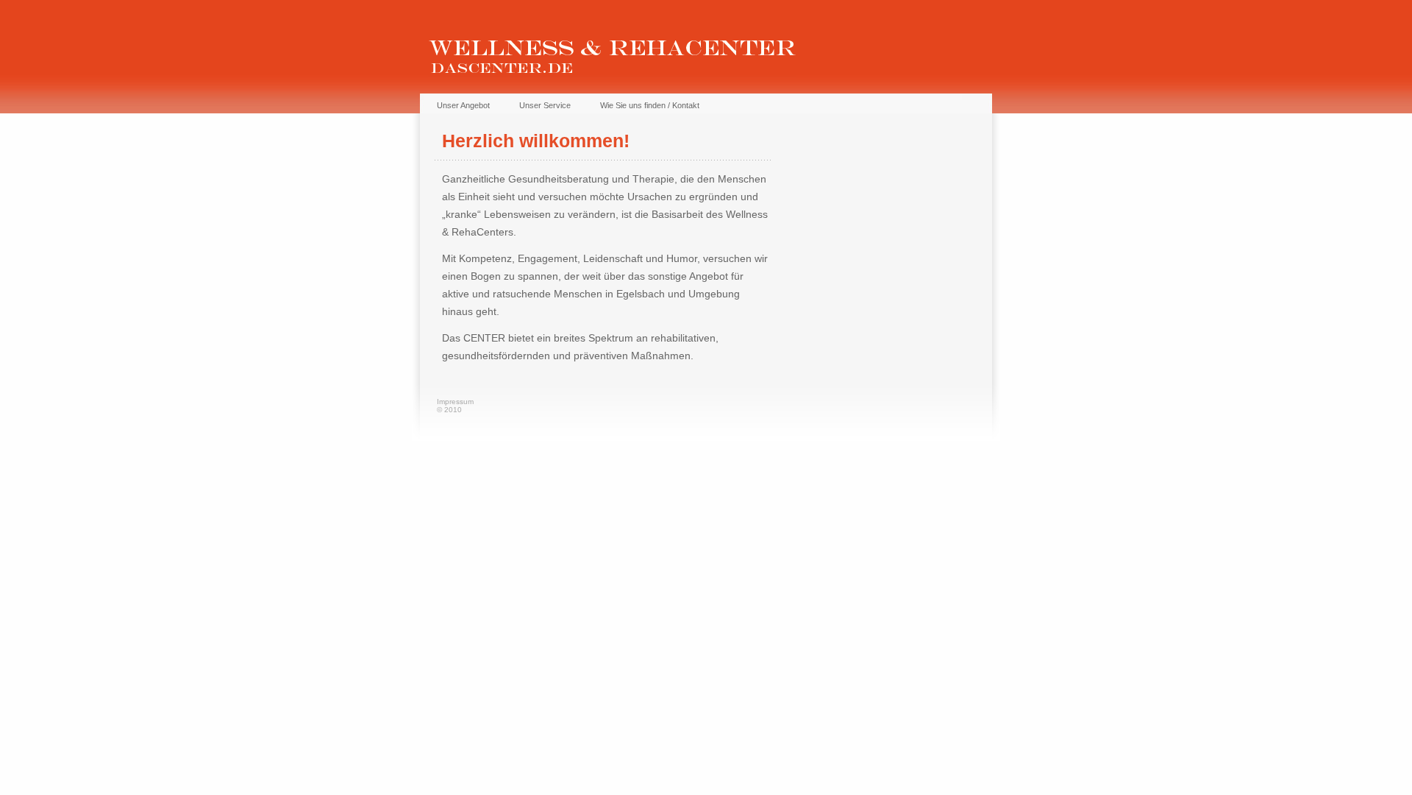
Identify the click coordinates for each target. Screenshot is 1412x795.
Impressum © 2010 (455, 406)
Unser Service (545, 105)
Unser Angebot (463, 105)
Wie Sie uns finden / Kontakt (649, 105)
